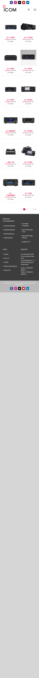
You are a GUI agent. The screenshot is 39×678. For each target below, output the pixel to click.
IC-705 (28, 193)
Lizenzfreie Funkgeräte (25, 224)
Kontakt (6, 262)
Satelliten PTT (26, 242)
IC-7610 (28, 68)
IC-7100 (28, 162)
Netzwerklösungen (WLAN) (27, 237)
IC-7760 (11, 37)
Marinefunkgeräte (9, 234)
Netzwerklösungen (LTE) (27, 231)
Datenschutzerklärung (10, 266)
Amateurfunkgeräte (9, 226)
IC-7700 (28, 37)
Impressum (7, 270)
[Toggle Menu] (35, 9)
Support (6, 254)
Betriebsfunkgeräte (9, 230)
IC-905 (10, 99)
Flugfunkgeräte (8, 238)
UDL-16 (10, 162)
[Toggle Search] (29, 9)
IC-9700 (28, 131)
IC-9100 (28, 99)
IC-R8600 (10, 131)
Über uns (6, 258)
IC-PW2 (10, 68)
